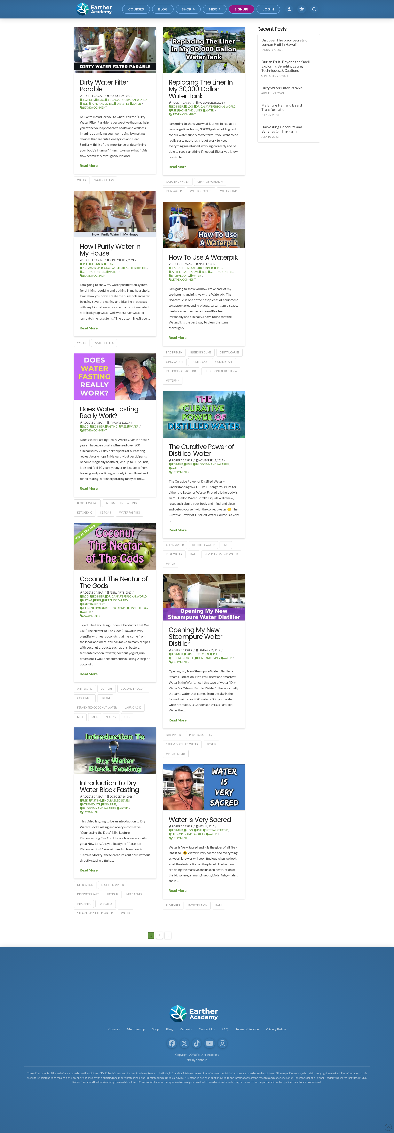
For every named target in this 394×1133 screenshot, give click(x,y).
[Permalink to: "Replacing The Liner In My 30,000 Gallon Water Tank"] (204, 50)
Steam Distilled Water (182, 744)
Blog (100, 99)
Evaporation (197, 905)
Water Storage (201, 191)
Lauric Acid (133, 707)
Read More (89, 165)
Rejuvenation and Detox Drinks (104, 608)
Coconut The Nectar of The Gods (113, 582)
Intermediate (180, 275)
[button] (289, 9)
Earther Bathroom (184, 271)
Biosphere (173, 905)
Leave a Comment (95, 107)
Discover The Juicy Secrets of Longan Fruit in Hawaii (285, 42)
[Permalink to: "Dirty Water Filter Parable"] (115, 50)
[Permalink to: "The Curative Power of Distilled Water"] (204, 414)
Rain (193, 554)
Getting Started (93, 271)
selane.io (201, 1060)
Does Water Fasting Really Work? (109, 412)
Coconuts (84, 698)
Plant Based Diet (93, 604)
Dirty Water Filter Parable (104, 86)
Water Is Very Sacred (200, 819)
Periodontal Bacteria (221, 371)
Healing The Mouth (184, 267)
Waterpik (172, 380)
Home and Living (101, 103)
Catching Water (177, 181)
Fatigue (112, 894)
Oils (127, 717)
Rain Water (174, 191)
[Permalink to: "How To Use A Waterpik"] (204, 225)
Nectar (111, 717)
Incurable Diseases (116, 800)
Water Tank (228, 191)
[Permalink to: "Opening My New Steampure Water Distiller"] (204, 597)
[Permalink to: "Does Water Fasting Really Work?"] (115, 376)
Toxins (211, 744)
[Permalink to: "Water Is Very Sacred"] (204, 787)
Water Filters (104, 180)
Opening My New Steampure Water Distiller (195, 636)
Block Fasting (87, 503)
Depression (85, 884)
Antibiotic (85, 688)
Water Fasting (129, 512)
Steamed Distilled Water (95, 913)
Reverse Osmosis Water (221, 554)
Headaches (134, 894)
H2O (226, 545)
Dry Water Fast (88, 894)
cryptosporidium (210, 181)
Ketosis (105, 512)
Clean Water (175, 545)
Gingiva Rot (174, 362)
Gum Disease (224, 362)
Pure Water (174, 554)
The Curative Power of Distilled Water (201, 450)
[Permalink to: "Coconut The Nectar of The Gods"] (115, 546)
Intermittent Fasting (121, 503)
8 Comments (180, 472)
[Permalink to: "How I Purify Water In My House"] (115, 214)
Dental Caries (229, 352)
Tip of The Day (138, 608)
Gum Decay (199, 362)
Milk (95, 717)
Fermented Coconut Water (97, 707)
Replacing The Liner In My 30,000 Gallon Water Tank (201, 89)
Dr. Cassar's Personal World (127, 99)
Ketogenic (84, 512)
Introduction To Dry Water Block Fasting (109, 786)
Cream (105, 698)
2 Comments (91, 615)
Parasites (122, 103)
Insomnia (83, 903)
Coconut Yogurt (133, 688)
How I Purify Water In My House (110, 250)
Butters (106, 688)
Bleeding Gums (200, 352)
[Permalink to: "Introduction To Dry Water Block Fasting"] (115, 750)
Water (136, 103)
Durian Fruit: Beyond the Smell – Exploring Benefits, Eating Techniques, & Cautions (286, 66)
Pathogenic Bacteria (181, 371)
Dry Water (173, 734)
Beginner (88, 99)
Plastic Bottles (200, 734)
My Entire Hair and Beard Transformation (281, 107)
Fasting (112, 426)
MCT (80, 717)
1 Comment (91, 812)
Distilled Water (203, 545)
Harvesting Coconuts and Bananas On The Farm (281, 129)
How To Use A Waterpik (203, 257)
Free (85, 103)
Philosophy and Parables (212, 464)
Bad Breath (174, 352)
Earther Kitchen (135, 267)
